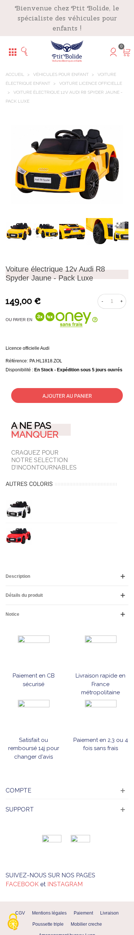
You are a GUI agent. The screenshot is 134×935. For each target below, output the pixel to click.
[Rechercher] (27, 52)
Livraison (109, 913)
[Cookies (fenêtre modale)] (13, 922)
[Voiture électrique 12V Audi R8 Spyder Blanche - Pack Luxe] (19, 510)
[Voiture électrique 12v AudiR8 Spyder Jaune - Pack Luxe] (119, 225)
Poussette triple (48, 924)
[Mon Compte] (107, 52)
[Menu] (13, 52)
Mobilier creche (86, 924)
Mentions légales (49, 913)
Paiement (83, 913)
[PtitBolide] (67, 51)
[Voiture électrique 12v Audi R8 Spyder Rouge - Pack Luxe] (19, 536)
